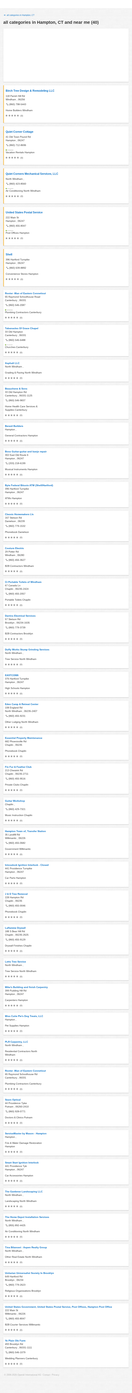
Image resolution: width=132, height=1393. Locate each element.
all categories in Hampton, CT (20, 15)
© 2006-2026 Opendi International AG (22, 1375)
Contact (46, 1375)
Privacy (55, 1375)
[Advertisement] (66, 55)
